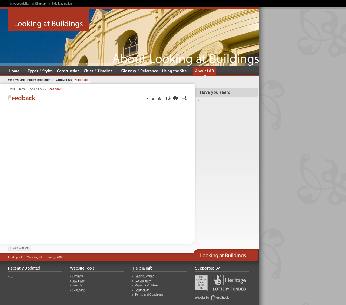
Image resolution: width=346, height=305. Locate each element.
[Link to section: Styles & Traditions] (48, 71)
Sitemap (40, 3)
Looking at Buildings (48, 20)
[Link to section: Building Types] (33, 71)
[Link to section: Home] (14, 71)
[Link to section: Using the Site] (174, 71)
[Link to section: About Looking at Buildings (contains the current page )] (204, 71)
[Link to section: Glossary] (128, 71)
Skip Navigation (62, 3)
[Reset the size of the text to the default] (154, 98)
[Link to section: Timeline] (105, 71)
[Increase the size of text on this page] (159, 98)
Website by (202, 297)
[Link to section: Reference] (149, 71)
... (203, 100)
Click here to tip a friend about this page (184, 98)
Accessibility (21, 3)
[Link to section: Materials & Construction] (68, 71)
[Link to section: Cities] (88, 71)
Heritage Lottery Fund (229, 283)
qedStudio (222, 297)
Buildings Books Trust (201, 283)
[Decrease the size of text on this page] (148, 98)
